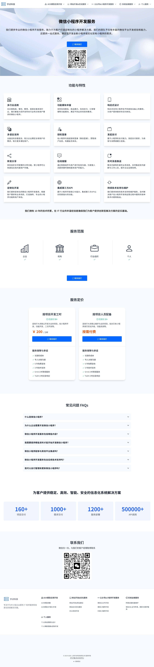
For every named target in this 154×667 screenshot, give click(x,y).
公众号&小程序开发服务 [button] (104, 4)
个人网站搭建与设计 (48, 622)
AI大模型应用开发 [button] (55, 4)
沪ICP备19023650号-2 (77, 658)
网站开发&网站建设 (76, 603)
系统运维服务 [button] (127, 4)
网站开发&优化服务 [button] (78, 4)
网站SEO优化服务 (75, 607)
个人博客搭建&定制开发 (49, 626)
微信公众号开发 (103, 603)
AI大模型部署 (46, 603)
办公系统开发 (74, 611)
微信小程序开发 (103, 607)
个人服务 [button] (144, 4)
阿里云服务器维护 (132, 603)
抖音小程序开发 (103, 611)
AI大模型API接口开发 (48, 607)
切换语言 (77, 661)
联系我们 (78, 44)
